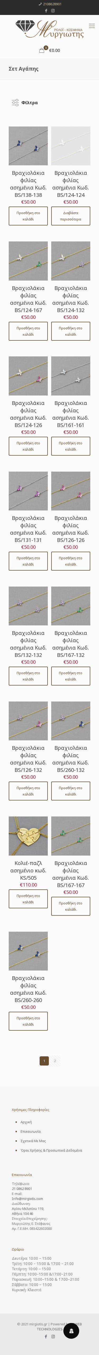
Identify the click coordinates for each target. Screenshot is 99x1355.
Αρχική (26, 1122)
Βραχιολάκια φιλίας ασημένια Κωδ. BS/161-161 (70, 414)
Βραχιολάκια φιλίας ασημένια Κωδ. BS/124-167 (28, 299)
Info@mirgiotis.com (27, 1198)
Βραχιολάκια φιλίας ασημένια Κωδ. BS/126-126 (70, 529)
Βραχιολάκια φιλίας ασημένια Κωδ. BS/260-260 (28, 989)
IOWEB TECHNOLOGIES (59, 1326)
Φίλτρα (29, 101)
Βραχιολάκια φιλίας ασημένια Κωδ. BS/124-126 (28, 414)
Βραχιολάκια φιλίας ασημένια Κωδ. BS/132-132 (28, 643)
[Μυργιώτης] (49, 29)
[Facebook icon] (46, 10)
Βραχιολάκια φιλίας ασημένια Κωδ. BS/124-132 (70, 299)
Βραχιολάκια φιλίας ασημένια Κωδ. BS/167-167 (70, 874)
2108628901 (52, 4)
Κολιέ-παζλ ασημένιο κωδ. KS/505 (28, 870)
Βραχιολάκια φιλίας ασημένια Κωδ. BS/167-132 (70, 643)
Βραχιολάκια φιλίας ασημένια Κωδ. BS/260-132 (70, 758)
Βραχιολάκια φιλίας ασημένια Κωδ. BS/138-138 (28, 183)
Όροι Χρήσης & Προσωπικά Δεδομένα (51, 1150)
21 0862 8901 (22, 1188)
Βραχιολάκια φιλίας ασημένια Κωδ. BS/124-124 (70, 183)
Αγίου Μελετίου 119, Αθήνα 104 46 (28, 1211)
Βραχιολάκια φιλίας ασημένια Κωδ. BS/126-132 (28, 758)
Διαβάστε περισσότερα (70, 216)
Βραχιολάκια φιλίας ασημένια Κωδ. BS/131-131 (28, 529)
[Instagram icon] (53, 10)
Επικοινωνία (31, 1131)
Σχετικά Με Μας (33, 1140)
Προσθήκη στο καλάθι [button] (28, 216)
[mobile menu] (91, 25)
